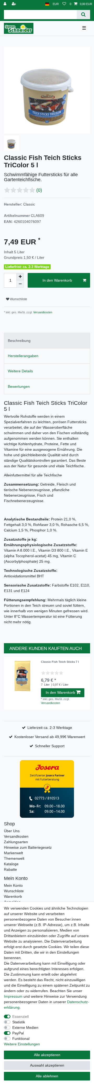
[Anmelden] (5, 4)
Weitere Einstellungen (22, 1044)
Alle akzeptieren (47, 1055)
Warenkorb (13, 896)
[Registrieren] (14, 4)
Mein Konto (13, 885)
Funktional (21, 1038)
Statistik (18, 1022)
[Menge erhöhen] (20, 276)
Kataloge (11, 864)
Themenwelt (14, 858)
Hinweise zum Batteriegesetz (28, 847)
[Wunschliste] (64, 4)
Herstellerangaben (23, 356)
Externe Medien (25, 1027)
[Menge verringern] (20, 284)
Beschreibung (19, 340)
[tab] (47, 340)
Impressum (13, 996)
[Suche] (83, 14)
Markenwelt (13, 853)
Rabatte (10, 869)
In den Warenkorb (57, 280)
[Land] (47, 4)
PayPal (18, 1033)
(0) (39, 190)
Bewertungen (19, 386)
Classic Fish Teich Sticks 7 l (60, 661)
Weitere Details (20, 371)
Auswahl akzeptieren (47, 1065)
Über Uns (12, 831)
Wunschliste (18, 299)
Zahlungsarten (16, 842)
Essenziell (20, 1016)
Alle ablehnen (47, 1076)
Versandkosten (42, 312)
